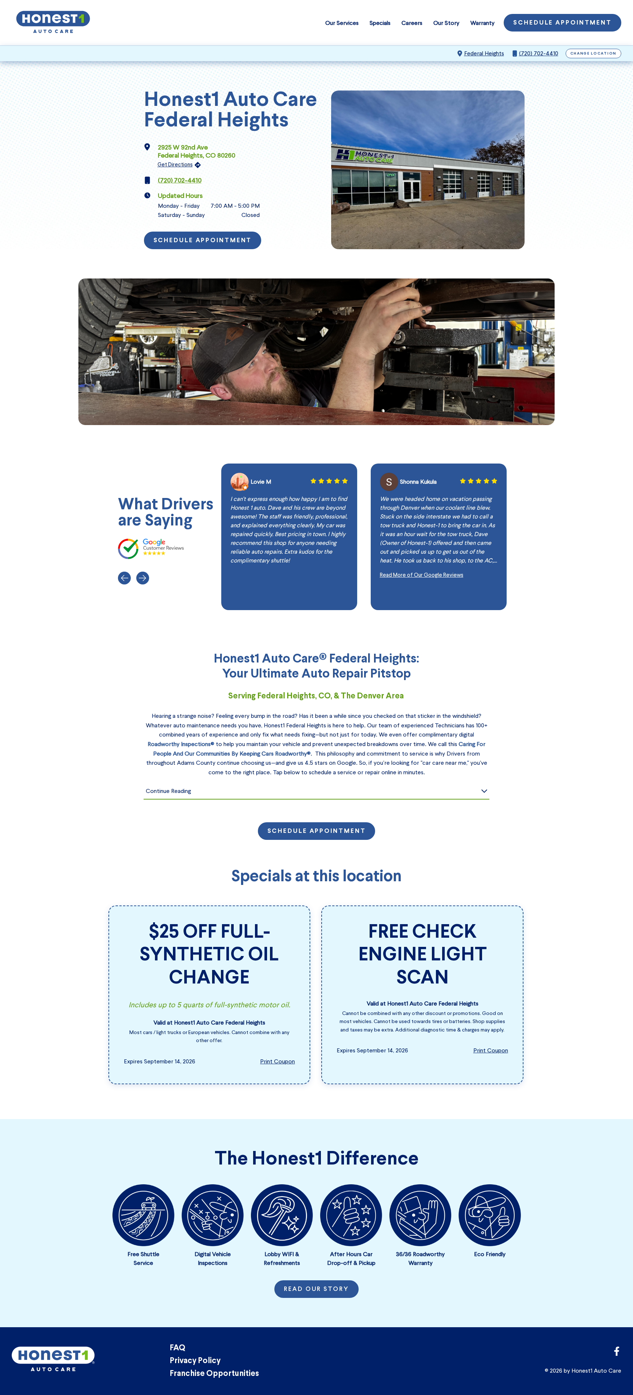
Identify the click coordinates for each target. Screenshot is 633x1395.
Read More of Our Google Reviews (421, 575)
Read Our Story (316, 1289)
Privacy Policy (195, 1361)
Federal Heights (484, 53)
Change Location (593, 53)
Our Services (342, 23)
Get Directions (175, 164)
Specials (380, 23)
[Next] (142, 578)
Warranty (482, 23)
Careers (411, 23)
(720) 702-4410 (538, 53)
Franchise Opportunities (214, 1374)
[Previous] (124, 578)
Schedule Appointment (562, 23)
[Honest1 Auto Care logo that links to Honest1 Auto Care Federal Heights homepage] (53, 23)
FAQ (177, 1348)
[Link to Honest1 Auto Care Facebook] (616, 1353)
